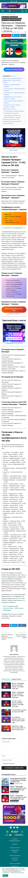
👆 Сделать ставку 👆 (14, 313)
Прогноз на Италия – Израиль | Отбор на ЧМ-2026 (21, 636)
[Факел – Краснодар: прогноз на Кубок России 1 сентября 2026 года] (6, 685)
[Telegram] (12, 1)
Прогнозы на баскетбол (14, 859)
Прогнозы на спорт (10, 14)
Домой (3, 14)
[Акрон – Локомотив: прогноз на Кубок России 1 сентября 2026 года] (6, 694)
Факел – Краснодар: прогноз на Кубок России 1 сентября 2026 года (18, 788)
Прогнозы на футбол (13, 16)
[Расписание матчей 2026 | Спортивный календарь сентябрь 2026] (5, 781)
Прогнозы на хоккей (15, 863)
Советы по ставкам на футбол (15, 20)
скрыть (13, 76)
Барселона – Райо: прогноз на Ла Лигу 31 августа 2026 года (18, 727)
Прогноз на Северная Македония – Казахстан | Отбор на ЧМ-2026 (7, 637)
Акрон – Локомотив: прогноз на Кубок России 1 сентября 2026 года (18, 797)
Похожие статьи (5, 679)
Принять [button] (5, 875)
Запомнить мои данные (9, 763)
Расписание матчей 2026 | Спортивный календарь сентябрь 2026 (18, 780)
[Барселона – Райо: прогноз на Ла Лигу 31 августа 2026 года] (6, 728)
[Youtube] (16, 1)
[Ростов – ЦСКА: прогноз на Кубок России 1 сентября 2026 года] (6, 703)
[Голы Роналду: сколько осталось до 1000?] (6, 712)
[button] (26, 11)
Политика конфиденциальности (15, 839)
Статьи (3, 714)
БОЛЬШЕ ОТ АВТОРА (16, 679)
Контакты (14, 844)
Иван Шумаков (8, 31)
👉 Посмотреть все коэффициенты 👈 (13, 228)
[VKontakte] (14, 1)
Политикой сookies (19, 872)
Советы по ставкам (5, 20)
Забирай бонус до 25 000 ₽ (14, 343)
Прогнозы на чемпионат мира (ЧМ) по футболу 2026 (11, 18)
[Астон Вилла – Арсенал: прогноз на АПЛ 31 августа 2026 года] (6, 719)
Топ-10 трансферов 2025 (10, 606)
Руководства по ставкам (15, 851)
